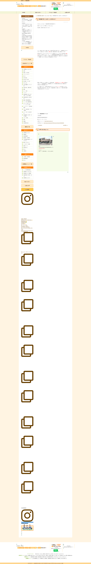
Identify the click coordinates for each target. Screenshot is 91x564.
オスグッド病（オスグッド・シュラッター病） (27, 104)
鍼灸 (46, 556)
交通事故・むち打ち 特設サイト (62, 558)
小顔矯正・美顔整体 (27, 156)
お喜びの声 (67, 12)
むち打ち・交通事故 (28, 555)
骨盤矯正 (25, 134)
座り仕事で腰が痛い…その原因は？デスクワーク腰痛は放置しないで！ (27, 20)
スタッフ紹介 (51, 553)
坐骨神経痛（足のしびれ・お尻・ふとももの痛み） (28, 95)
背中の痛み (25, 77)
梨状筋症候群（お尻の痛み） (27, 98)
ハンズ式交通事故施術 (27, 169)
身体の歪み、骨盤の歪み (27, 87)
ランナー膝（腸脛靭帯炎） (28, 101)
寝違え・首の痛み (26, 72)
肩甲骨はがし (26, 147)
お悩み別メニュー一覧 (27, 63)
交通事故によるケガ (27, 132)
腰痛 (24, 89)
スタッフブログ (55, 553)
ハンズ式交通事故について (36, 558)
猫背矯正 (43, 556)
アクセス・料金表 (53, 12)
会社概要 (27, 189)
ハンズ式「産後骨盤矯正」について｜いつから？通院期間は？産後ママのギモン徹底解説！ (27, 42)
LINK (62, 563)
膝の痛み (61, 555)
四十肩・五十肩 (26, 79)
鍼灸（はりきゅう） (27, 142)
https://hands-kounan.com (49, 121)
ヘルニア (25, 92)
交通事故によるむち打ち (27, 69)
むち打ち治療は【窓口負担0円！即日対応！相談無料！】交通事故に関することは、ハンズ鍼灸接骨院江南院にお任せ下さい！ (27, 37)
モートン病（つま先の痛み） (27, 113)
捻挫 (24, 119)
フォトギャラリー (61, 553)
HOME (23, 12)
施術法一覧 (27, 126)
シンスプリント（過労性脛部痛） (28, 107)
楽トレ (25, 149)
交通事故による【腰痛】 (27, 173)
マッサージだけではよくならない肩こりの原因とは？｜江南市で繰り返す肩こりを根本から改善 (27, 26)
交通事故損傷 (32, 556)
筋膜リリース (26, 145)
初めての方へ (38, 12)
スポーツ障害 (26, 117)
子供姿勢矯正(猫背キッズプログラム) (28, 140)
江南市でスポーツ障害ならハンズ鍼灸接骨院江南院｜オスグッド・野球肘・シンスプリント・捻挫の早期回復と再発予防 (27, 31)
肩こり (45, 555)
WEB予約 (56, 8)
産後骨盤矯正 (26, 158)
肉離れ (25, 121)
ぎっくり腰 (55, 555)
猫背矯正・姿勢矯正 (27, 137)
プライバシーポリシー (58, 563)
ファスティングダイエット (62, 556)
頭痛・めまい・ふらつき (34, 555)
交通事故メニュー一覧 (27, 164)
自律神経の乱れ (70, 555)
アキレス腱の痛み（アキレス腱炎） (28, 110)
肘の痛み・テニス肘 (27, 81)
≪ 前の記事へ (40, 125)
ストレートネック (26, 74)
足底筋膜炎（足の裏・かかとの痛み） (28, 115)
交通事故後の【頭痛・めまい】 (28, 176)
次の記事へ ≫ (65, 125)
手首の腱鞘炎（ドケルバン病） (28, 85)
